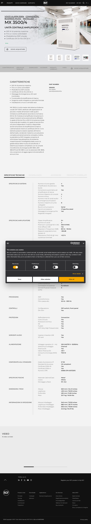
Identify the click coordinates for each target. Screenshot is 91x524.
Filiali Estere (75, 498)
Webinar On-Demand (61, 503)
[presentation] (45, 57)
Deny (19, 279)
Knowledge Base (60, 500)
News (73, 503)
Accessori (43, 67)
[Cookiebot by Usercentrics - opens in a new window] (72, 243)
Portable (20, 496)
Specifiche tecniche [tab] (14, 175)
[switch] (35, 267)
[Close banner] (83, 243)
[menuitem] (21, 3)
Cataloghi (31, 496)
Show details (77, 273)
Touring (20, 498)
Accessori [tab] (56, 175)
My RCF (79, 3)
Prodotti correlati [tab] (77, 175)
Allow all (71, 279)
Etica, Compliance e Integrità (80, 507)
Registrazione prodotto (62, 498)
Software (31, 498)
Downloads (33, 67)
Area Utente (59, 496)
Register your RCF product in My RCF (72, 480)
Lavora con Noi (76, 500)
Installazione (21, 500)
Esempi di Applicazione (45, 496)
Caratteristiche (8, 67)
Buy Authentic (60, 505)
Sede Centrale (76, 496)
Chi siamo (75, 505)
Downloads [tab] (35, 175)
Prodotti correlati (53, 68)
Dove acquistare (18, 49)
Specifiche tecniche (20, 68)
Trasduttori (21, 505)
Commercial (21, 503)
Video (65, 67)
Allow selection (45, 279)
